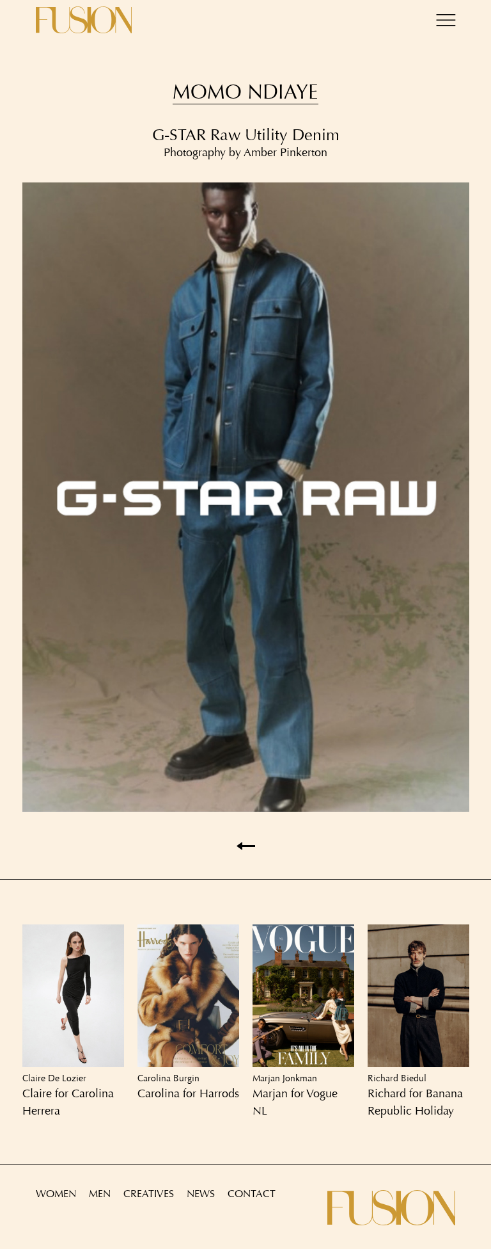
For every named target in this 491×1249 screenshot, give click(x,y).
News (201, 1194)
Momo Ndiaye (245, 92)
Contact (252, 1194)
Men (100, 1194)
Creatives (148, 1194)
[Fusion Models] (84, 19)
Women (56, 1194)
